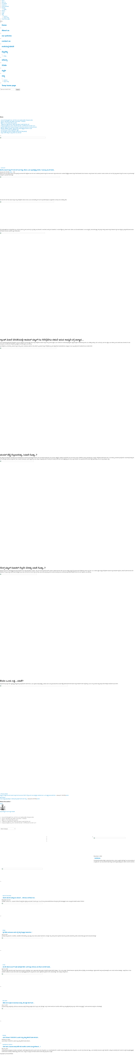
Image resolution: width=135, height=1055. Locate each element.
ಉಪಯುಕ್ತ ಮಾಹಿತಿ (5, 6)
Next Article (3, 797)
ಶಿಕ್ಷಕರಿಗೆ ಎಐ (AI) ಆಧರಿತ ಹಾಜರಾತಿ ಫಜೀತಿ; (9, 123)
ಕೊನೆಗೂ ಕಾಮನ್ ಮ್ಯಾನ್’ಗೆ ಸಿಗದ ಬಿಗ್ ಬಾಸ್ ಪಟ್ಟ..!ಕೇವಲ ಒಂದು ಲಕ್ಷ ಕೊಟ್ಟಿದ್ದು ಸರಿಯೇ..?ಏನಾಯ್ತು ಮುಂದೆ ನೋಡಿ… (27, 170)
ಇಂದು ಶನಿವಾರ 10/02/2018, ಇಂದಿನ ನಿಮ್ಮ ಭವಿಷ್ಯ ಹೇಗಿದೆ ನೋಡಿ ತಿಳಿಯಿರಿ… (21, 1037)
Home (3, 0)
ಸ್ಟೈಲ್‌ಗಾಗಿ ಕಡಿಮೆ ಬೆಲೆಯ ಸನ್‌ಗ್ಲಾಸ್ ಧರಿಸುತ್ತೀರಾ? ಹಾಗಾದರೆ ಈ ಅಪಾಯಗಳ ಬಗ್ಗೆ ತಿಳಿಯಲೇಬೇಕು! (19, 127)
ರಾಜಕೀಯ (5, 16)
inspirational (5, 1044)
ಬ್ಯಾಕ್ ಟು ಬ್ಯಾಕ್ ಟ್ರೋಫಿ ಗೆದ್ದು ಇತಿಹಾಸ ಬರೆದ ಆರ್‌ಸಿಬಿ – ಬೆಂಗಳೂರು (13, 121)
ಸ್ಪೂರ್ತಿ (3, 13)
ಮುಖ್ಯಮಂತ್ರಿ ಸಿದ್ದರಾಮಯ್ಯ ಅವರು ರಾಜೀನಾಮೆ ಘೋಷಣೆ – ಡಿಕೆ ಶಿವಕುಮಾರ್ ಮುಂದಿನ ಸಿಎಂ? (18, 125)
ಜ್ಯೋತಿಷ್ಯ (3, 7)
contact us (4, 5)
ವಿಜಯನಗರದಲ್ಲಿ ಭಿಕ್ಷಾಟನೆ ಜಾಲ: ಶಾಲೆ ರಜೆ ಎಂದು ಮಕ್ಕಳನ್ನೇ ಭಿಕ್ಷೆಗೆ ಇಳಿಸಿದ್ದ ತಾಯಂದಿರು (17, 120)
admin (10, 172)
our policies (4, 3)
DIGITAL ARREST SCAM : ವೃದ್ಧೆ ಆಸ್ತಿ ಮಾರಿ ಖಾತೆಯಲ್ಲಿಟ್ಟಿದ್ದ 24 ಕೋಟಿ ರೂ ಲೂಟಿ (16, 128)
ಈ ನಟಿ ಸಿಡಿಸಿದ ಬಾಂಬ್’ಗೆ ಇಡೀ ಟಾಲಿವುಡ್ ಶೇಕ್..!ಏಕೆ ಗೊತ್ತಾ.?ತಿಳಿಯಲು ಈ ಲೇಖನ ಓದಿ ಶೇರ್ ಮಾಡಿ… (27, 967)
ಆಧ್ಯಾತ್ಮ (5, 9)
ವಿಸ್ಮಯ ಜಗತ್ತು (6, 17)
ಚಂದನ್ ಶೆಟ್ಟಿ (2, 811)
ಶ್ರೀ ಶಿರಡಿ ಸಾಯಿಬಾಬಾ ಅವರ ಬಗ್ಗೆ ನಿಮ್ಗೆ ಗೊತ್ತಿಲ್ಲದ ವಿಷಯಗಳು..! (17, 932)
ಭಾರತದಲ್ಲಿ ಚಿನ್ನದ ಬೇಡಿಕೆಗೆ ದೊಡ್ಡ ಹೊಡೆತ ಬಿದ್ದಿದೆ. (10, 130)
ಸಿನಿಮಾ (3, 12)
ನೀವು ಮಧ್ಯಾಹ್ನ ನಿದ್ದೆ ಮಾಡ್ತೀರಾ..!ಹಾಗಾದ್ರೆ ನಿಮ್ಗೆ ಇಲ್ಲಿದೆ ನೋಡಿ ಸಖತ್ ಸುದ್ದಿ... (13, 798)
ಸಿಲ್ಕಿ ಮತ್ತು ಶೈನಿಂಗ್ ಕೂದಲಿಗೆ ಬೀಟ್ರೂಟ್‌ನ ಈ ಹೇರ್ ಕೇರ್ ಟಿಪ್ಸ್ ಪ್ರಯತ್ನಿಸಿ (14, 131)
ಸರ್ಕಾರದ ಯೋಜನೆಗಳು (7, 895)
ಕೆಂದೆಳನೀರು (97, 858)
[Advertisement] (67, 103)
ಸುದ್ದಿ (2, 14)
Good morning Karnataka (5, 114)
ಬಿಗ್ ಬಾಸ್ (7, 811)
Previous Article (4, 794)
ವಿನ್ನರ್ (10, 811)
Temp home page (6, 19)
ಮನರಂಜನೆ (3, 167)
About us (4, 2)
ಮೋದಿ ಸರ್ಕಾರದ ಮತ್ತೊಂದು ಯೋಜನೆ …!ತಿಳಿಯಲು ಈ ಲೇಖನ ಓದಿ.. (19, 898)
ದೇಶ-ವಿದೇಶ (5, 1000)
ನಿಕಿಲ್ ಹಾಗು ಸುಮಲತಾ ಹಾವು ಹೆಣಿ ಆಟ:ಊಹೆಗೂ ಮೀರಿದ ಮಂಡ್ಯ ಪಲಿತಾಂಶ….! (22, 1046)
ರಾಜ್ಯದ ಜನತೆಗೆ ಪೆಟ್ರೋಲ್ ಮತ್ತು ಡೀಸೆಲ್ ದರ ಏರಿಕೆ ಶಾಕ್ (11, 132)
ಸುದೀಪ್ (13, 811)
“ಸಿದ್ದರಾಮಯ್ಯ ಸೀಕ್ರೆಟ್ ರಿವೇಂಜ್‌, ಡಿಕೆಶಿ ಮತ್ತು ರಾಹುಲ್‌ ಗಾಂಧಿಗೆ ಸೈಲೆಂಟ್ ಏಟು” (15, 124)
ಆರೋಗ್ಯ (3, 10)
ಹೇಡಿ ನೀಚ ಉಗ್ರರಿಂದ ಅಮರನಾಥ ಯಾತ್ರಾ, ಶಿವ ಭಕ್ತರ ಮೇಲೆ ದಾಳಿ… (18, 1003)
